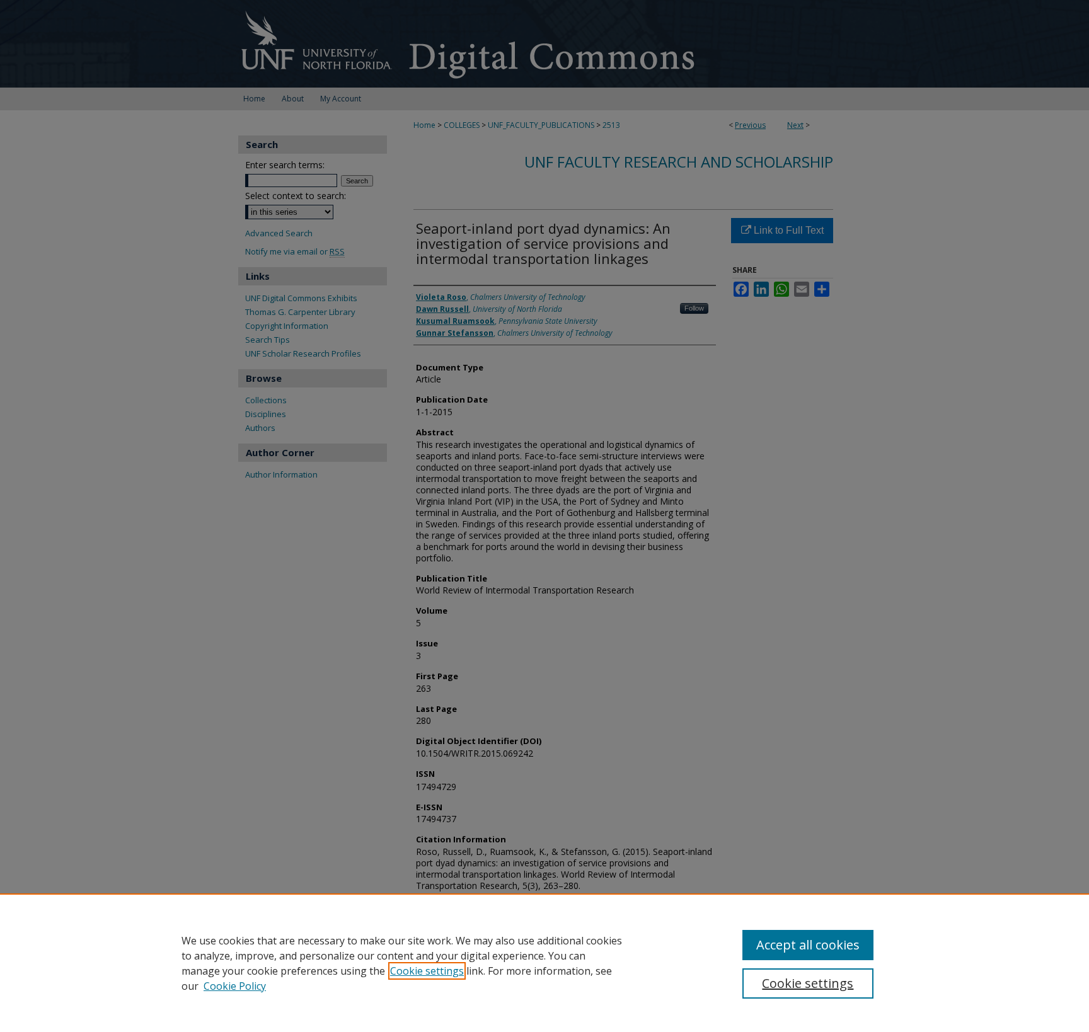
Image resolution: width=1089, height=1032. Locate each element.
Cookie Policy (235, 986)
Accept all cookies (808, 944)
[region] (544, 962)
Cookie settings (427, 971)
